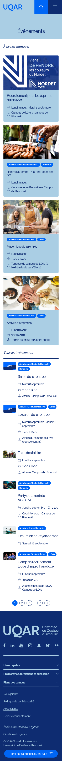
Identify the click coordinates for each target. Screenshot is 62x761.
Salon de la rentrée (32, 376)
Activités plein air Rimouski (31, 528)
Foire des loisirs (29, 452)
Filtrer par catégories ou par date (28, 753)
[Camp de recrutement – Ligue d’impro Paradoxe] (9, 556)
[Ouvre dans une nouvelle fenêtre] (4, 645)
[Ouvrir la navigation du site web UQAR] (55, 7)
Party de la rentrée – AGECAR (32, 497)
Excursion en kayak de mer (38, 536)
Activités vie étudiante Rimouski (23, 164)
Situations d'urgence (15, 734)
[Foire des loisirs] (9, 454)
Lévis (41, 239)
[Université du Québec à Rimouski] (12, 7)
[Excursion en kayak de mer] (9, 530)
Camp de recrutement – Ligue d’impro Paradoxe (36, 564)
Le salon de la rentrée (34, 414)
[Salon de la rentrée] (9, 366)
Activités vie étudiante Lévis (21, 239)
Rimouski (47, 164)
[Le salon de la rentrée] (9, 408)
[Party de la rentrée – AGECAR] (9, 485)
